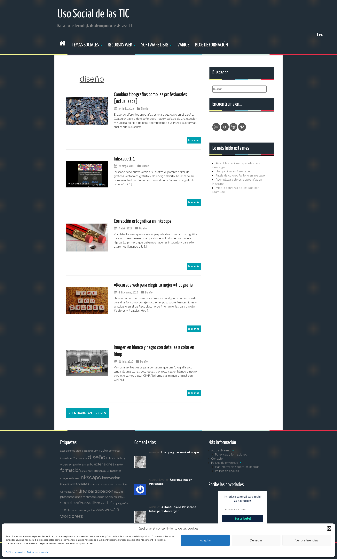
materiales (96, 484)
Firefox (119, 464)
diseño (96, 457)
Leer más (193, 140)
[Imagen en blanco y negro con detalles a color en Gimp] (87, 362)
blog (78, 450)
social (66, 503)
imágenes (115, 470)
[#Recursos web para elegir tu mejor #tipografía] (87, 300)
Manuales (80, 484)
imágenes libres (69, 478)
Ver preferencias (306, 540)
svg (103, 503)
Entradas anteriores (89, 413)
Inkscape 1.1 (124, 159)
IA (108, 471)
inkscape (90, 477)
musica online (118, 484)
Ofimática (66, 491)
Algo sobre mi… (221, 450)
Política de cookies (15, 552)
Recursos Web (120, 45)
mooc (106, 484)
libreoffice (66, 484)
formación (70, 470)
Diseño (144, 108)
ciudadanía (87, 451)
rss (123, 497)
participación (100, 491)
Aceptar (205, 540)
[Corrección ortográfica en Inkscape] (87, 237)
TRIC (63, 510)
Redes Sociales (106, 497)
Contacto (217, 458)
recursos (89, 497)
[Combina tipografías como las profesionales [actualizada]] (87, 110)
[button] (329, 528)
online (79, 491)
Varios (183, 45)
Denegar (256, 540)
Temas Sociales (85, 45)
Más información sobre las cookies (237, 466)
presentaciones (71, 497)
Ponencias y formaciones (231, 454)
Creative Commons (73, 458)
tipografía (121, 503)
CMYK (97, 451)
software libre (86, 502)
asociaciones (67, 450)
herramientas (97, 471)
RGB (119, 497)
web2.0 (112, 509)
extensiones (104, 464)
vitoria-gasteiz (87, 510)
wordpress (71, 516)
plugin (118, 491)
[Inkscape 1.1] (87, 174)
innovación (111, 478)
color (104, 450)
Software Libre (154, 45)
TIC (110, 503)
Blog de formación (211, 45)
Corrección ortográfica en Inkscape (142, 221)
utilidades (72, 510)
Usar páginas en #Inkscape (233, 171)
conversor (114, 450)
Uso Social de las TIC (93, 14)
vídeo (100, 510)
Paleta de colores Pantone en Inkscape (240, 175)
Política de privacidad (38, 552)
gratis (84, 471)
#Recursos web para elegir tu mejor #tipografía (153, 285)
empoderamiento (81, 464)
